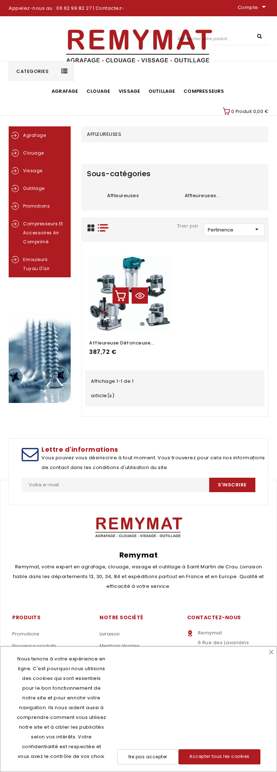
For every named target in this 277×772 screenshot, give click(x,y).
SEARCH (259, 35)
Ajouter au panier (121, 295)
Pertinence (234, 229)
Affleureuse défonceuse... (121, 342)
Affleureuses (123, 195)
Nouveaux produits (34, 645)
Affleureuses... (202, 195)
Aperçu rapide (140, 295)
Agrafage (65, 91)
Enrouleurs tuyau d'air (36, 264)
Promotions (36, 206)
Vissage (129, 91)
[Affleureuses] (123, 188)
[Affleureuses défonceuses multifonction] (202, 188)
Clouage (98, 91)
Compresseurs (204, 91)
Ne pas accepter (147, 757)
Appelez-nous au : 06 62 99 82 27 (50, 8)
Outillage (162, 91)
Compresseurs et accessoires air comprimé (43, 233)
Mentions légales (120, 645)
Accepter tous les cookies (219, 756)
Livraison (110, 633)
